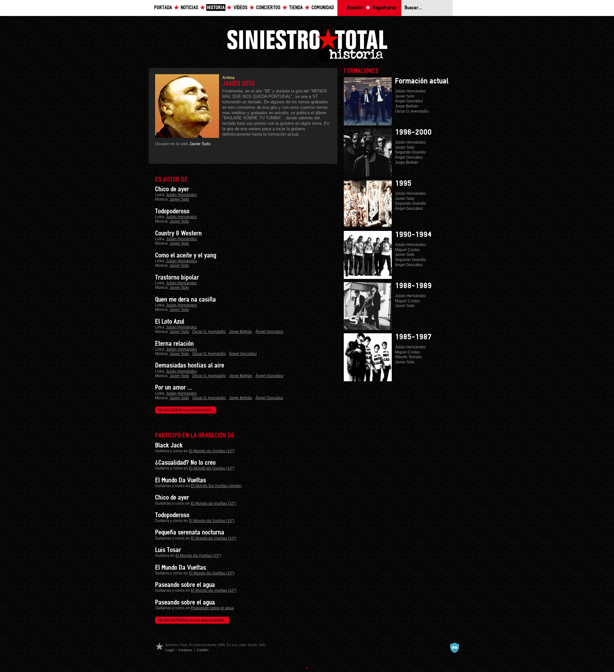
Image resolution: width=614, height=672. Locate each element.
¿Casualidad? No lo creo (185, 463)
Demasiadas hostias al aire (189, 365)
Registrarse (384, 7)
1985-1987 (413, 337)
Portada (163, 7)
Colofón (203, 650)
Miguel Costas (407, 250)
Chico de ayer (172, 189)
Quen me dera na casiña (185, 300)
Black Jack (169, 445)
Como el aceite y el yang (185, 255)
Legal (169, 650)
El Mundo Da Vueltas (180, 480)
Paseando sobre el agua (185, 585)
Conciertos (268, 7)
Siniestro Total (307, 44)
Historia (216, 7)
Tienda (296, 7)
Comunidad (322, 7)
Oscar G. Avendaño (209, 331)
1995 (403, 183)
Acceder (355, 7)
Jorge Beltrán (240, 331)
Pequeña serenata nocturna (189, 532)
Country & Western (178, 233)
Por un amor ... (173, 388)
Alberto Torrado (408, 357)
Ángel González (269, 331)
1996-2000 (413, 132)
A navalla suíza (454, 648)
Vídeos (240, 7)
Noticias (189, 7)
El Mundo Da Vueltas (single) (216, 486)
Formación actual (421, 81)
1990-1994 (413, 234)
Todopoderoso (172, 211)
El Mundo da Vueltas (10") (211, 451)
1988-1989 (413, 285)
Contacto (185, 650)
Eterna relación (174, 344)
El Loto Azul (169, 322)
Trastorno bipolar (177, 278)
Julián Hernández (181, 195)
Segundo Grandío (410, 152)
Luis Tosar (168, 550)
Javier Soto (199, 143)
